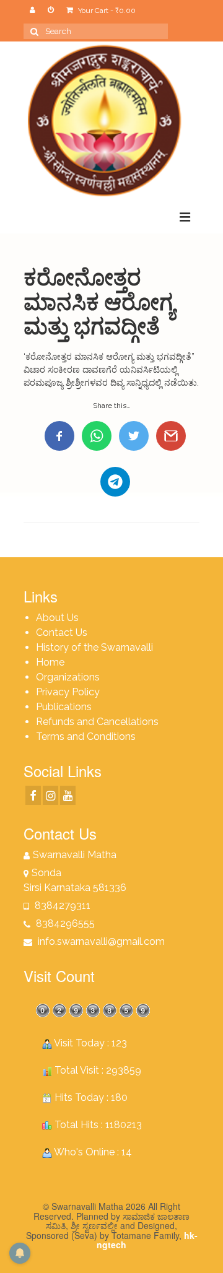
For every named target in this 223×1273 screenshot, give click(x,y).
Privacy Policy (68, 692)
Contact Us (61, 632)
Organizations (68, 677)
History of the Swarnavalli (94, 647)
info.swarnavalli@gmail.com (100, 941)
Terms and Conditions (86, 736)
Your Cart (106, 10)
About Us (57, 617)
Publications (64, 707)
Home (50, 662)
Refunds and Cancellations (97, 722)
